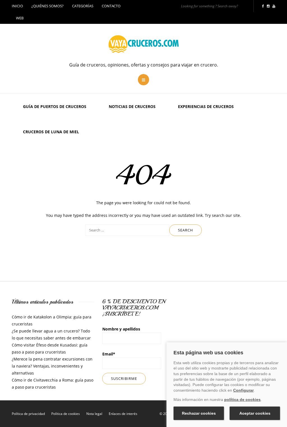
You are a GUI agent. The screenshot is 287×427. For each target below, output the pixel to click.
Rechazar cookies (199, 413)
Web (20, 17)
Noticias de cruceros (132, 106)
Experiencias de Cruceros (206, 106)
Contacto (111, 5)
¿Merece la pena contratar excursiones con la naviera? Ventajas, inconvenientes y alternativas (52, 366)
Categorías (82, 5)
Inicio (17, 5)
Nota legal (94, 413)
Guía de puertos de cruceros (54, 106)
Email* (108, 354)
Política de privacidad (28, 413)
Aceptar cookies (254, 413)
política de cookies (242, 399)
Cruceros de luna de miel (51, 131)
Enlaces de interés (123, 413)
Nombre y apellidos (121, 329)
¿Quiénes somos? (47, 5)
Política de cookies (65, 413)
